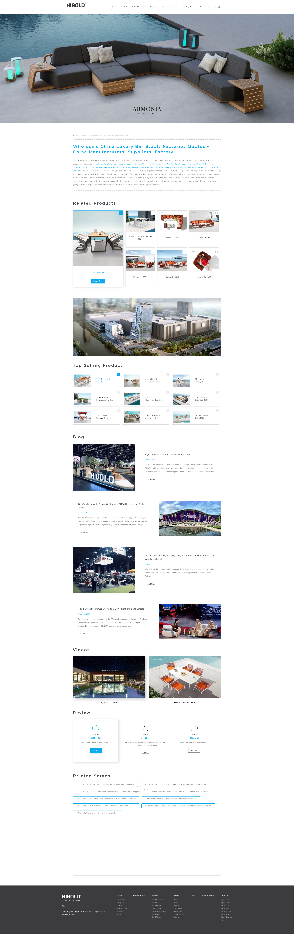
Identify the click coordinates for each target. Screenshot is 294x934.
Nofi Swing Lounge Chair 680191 (102, 416)
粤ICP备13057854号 (69, 914)
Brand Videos (156, 917)
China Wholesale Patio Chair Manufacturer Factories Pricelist (171, 798)
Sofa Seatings (121, 900)
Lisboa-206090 (172, 238)
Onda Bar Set (98, 272)
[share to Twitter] (83, 906)
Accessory (120, 914)
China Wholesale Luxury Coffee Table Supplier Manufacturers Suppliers (181, 791)
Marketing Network (189, 7)
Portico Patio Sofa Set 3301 (202, 398)
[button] (6, 68)
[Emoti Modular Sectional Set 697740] (167, 410)
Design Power (156, 908)
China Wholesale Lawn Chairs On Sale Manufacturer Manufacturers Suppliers (109, 791)
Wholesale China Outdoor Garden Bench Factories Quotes (169, 164)
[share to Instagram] (89, 906)
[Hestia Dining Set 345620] (217, 410)
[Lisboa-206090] (184, 213)
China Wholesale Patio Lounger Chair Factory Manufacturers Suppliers (106, 806)
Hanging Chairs (122, 908)
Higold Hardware (226, 917)
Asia (175, 903)
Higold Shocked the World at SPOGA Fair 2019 (167, 454)
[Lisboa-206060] (216, 213)
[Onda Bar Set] (121, 213)
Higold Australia (226, 911)
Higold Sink (225, 920)
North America (179, 914)
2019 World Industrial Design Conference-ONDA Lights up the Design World (111, 506)
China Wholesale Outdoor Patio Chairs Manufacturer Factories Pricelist (106, 798)
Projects (164, 7)
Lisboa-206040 (172, 277)
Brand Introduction (158, 900)
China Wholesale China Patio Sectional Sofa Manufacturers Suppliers (105, 784)
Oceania (176, 917)
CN (222, 7)
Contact (174, 7)
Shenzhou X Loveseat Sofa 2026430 (152, 380)
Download (155, 920)
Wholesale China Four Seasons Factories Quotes (119, 164)
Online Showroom (138, 7)
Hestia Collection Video (185, 702)
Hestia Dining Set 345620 (201, 416)
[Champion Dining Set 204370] (217, 374)
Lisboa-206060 (204, 238)
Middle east (178, 911)
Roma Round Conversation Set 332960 (104, 398)
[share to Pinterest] (94, 906)
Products (124, 7)
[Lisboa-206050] (153, 252)
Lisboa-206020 (204, 277)
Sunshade (120, 911)
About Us (153, 7)
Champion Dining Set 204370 (200, 380)
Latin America (178, 908)
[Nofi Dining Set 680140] (118, 374)
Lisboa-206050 (140, 277)
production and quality (159, 911)
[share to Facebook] (68, 906)
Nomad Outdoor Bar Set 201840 (140, 237)
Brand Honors (156, 905)
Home (114, 7)
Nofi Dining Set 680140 (104, 380)
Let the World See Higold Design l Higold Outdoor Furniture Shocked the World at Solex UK (180, 557)
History (154, 903)
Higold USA (225, 903)
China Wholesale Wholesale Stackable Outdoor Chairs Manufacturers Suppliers (178, 806)
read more (151, 479)
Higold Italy (225, 908)
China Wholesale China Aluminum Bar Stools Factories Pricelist (152, 167)
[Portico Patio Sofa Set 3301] (217, 392)
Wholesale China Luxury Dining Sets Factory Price (97, 813)
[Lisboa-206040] (184, 252)
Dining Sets (120, 903)
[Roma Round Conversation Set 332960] (118, 392)
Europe (176, 905)
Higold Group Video (109, 702)
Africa (176, 900)
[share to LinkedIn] (78, 906)
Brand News (156, 914)
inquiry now (98, 281)
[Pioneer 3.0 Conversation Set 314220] (167, 392)
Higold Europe (225, 900)
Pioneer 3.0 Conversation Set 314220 (153, 398)
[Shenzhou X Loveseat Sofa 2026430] (167, 374)
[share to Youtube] (73, 906)
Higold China (225, 905)
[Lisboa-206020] (216, 252)
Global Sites (204, 7)
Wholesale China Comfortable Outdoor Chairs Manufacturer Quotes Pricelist (175, 784)
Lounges (119, 905)
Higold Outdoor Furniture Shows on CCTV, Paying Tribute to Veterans (112, 609)
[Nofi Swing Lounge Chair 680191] (118, 410)
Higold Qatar (225, 914)
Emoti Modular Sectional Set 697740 (152, 416)
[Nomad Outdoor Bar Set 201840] (153, 213)
